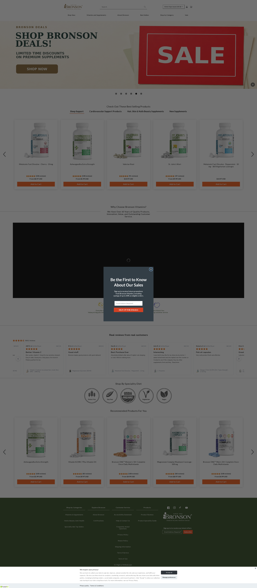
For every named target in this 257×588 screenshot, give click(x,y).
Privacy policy (84, 585)
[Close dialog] (151, 269)
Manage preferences (169, 577)
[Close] (255, 568)
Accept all (169, 572)
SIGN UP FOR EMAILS (128, 310)
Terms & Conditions (97, 585)
